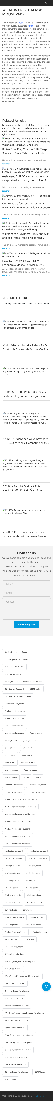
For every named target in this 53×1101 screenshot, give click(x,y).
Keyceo (21, 22)
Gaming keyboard (33, 866)
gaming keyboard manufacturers (18, 1050)
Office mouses (28, 748)
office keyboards (11, 888)
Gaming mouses (36, 733)
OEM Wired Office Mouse (15, 983)
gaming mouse (10, 748)
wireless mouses (11, 770)
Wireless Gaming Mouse (14, 917)
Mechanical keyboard (39, 851)
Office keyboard (31, 880)
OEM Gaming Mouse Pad (15, 674)
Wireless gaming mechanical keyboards (21, 799)
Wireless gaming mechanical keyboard (20, 807)
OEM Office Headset (13, 969)
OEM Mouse (40, 1072)
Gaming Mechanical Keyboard (18, 303)
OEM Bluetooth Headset (14, 667)
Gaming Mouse (11, 939)
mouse (32, 25)
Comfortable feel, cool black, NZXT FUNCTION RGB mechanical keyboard (26, 205)
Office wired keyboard (14, 947)
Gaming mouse (11, 740)
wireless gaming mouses (15, 726)
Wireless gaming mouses (15, 711)
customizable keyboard (14, 704)
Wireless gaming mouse (14, 718)
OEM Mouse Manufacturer (15, 1064)
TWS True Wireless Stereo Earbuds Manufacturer (25, 1013)
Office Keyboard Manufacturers (17, 659)
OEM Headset (35, 689)
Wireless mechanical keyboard (17, 829)
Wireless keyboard (34, 895)
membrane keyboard (37, 792)
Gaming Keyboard (39, 932)
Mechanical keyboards (14, 851)
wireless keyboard (34, 902)
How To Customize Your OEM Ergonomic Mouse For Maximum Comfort (22, 263)
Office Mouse (28, 939)
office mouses (27, 755)
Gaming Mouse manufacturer (16, 1020)
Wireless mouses (28, 762)
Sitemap (39, 1096)
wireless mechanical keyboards (17, 836)
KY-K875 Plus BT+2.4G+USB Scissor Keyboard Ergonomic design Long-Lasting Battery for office (25, 394)
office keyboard (31, 888)
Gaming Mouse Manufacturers (17, 652)
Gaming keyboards (12, 866)
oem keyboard (10, 1079)
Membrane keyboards (14, 785)
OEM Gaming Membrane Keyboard (19, 1042)
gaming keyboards (12, 873)
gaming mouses (29, 740)
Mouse (26, 777)
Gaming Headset (37, 917)
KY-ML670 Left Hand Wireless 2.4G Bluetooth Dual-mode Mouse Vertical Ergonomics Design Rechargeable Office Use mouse (25, 347)
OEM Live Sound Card (14, 998)
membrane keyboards (13, 792)
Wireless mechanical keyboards (18, 821)
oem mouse (28, 910)
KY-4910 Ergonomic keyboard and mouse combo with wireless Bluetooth (26, 534)
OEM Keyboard (11, 910)
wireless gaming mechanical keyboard (20, 961)
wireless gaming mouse (14, 733)
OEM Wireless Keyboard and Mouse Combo (22, 976)
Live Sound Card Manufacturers (18, 696)
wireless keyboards (12, 902)
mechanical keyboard (38, 858)
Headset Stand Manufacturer (16, 1006)
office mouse (10, 762)
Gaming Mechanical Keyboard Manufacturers (23, 681)
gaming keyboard (33, 873)
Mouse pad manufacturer (15, 1028)
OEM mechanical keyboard (16, 1057)
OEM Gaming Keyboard (14, 689)
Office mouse (10, 755)
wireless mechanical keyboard (17, 843)
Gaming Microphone (32, 924)
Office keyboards (12, 880)
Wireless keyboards (13, 895)
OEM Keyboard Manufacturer (17, 1072)
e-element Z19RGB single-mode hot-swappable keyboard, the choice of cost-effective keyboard (25, 178)
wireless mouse (11, 777)
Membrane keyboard (37, 785)
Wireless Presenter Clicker (15, 932)
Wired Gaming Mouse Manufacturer (19, 1035)
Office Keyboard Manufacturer (17, 991)
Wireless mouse (30, 770)
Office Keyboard (11, 924)
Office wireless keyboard (15, 954)
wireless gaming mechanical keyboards (21, 814)
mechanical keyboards (14, 858)
